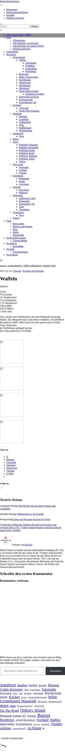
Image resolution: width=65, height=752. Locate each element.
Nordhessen (25, 80)
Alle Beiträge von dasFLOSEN (28, 46)
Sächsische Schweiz (29, 96)
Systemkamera (24, 724)
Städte (16, 232)
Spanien (17, 187)
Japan (15, 142)
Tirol (21, 206)
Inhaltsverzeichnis (15, 18)
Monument (42, 701)
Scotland (43, 720)
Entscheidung (35, 690)
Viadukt (56, 724)
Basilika (43, 685)
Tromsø (23, 173)
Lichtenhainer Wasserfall (18, 701)
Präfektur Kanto (27, 150)
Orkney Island (28, 527)
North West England (29, 111)
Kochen (14, 697)
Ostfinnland (25, 122)
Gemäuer (28, 693)
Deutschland (19, 57)
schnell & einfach (52, 527)
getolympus (38, 693)
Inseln (22, 181)
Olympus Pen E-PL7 (10, 527)
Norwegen (18, 164)
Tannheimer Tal (27, 204)
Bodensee (24, 74)
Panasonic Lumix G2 (13, 715)
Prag (21, 215)
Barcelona (24, 190)
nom (54, 524)
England (17, 105)
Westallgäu (30, 71)
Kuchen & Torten (41, 519)
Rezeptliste (18, 246)
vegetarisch (45, 724)
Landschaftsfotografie (37, 697)
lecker (49, 524)
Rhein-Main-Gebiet (28, 91)
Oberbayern (25, 82)
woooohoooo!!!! (19, 728)
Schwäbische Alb (27, 102)
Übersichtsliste (20, 240)
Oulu (21, 125)
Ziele (8, 221)
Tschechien (18, 212)
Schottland (18, 175)
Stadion (55, 719)
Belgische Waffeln (21, 524)
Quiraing (31, 716)
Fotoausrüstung (20, 252)
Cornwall (23, 108)
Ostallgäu (30, 65)
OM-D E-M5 (39, 706)
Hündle (3, 697)
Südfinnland (25, 127)
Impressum (11, 9)
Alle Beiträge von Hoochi (25, 43)
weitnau (5, 728)
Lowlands (24, 184)
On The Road (9, 710)
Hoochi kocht (38, 524)
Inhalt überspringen (9, 1)
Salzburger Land (27, 198)
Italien (16, 139)
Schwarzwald (25, 99)
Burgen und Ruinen (22, 226)
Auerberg (8, 685)
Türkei (16, 218)
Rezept (39, 527)
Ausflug (22, 685)
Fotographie (6, 693)
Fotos (15, 693)
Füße (21, 693)
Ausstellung (12, 51)
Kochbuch (11, 243)
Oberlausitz (24, 85)
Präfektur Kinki (26, 153)
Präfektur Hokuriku (28, 147)
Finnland (17, 113)
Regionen (11, 54)
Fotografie (49, 689)
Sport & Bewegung (16, 237)
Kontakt (10, 15)
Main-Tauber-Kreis (28, 77)
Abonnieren (55, 671)
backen (8, 524)
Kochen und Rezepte (33, 271)
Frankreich (18, 133)
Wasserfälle (18, 235)
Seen (15, 229)
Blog (8, 37)
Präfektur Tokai (26, 158)
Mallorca (23, 192)
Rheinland (24, 88)
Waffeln (17, 530)
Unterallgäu (31, 68)
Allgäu (22, 60)
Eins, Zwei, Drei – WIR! (18, 34)
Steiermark (24, 201)
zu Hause (34, 728)
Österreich (18, 195)
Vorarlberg (24, 209)
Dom (26, 689)
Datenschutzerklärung (17, 12)
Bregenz (53, 685)
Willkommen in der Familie (30, 514)
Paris (21, 136)
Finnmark (24, 167)
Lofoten (23, 170)
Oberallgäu (30, 63)
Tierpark (36, 724)
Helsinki (23, 116)
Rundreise (7, 720)
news (4, 705)
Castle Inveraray (11, 689)
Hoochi (17, 271)
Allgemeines (19, 40)
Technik (10, 249)
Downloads (12, 254)
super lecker (6, 530)
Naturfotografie (55, 701)
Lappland (23, 119)
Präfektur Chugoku (28, 144)
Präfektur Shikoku (28, 156)
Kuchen (24, 697)
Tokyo (22, 161)
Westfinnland (25, 130)
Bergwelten (18, 223)
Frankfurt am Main (34, 94)
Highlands (24, 178)
